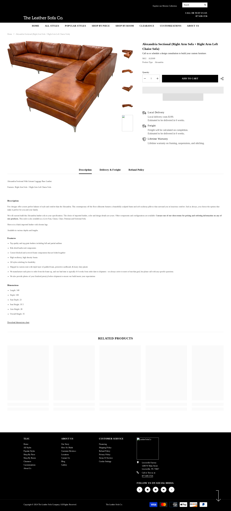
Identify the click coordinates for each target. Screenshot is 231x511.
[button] (183, 97)
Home (9, 34)
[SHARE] (221, 78)
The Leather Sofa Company (49, 504)
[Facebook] (139, 489)
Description (85, 169)
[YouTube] (163, 489)
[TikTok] (155, 489)
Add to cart (190, 78)
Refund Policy (136, 169)
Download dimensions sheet (18, 322)
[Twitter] (171, 489)
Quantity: (146, 72)
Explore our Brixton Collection (165, 6)
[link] (28, 404)
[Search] (194, 5)
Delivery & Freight (110, 169)
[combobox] (192, 5)
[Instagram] (147, 489)
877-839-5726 (147, 476)
